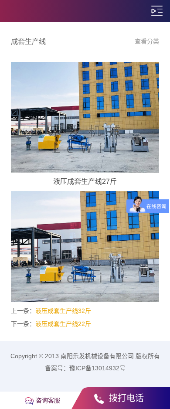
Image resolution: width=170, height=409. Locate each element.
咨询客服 (48, 400)
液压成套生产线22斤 (63, 323)
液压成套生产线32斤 (63, 310)
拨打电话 (126, 398)
